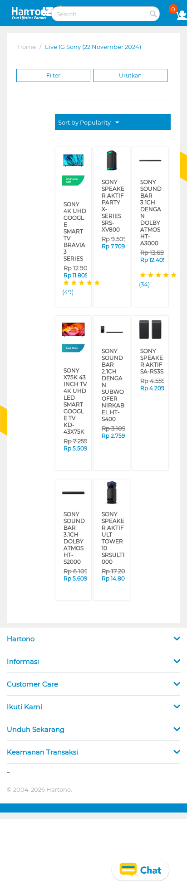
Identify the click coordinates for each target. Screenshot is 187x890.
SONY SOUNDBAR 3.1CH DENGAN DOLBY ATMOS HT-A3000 (150, 202)
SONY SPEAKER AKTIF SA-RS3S (151, 339)
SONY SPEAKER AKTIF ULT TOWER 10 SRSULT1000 (113, 496)
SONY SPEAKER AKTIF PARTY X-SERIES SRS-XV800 (112, 199)
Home (26, 46)
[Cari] (152, 14)
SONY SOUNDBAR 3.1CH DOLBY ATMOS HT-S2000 (75, 493)
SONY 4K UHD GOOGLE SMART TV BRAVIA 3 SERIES (74, 221)
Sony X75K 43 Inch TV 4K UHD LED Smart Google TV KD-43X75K (74, 373)
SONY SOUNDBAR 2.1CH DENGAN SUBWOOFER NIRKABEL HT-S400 (113, 354)
